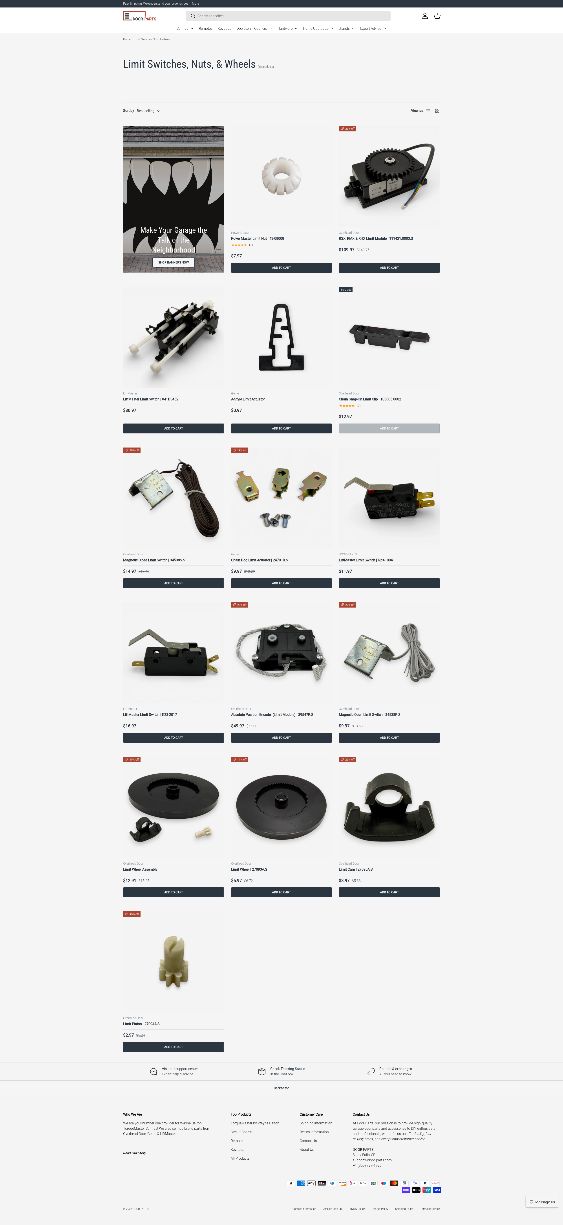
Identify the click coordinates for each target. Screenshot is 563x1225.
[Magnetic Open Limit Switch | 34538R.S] (389, 652)
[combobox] (288, 16)
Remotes (205, 28)
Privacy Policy (357, 1208)
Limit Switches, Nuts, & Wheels (152, 39)
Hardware (285, 28)
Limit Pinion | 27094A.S (141, 1024)
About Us (307, 1150)
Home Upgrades (315, 28)
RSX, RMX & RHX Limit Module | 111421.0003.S (376, 238)
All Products (240, 1158)
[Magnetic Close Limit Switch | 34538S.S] (173, 498)
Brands (344, 28)
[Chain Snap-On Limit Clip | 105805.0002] (389, 337)
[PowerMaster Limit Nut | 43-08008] (281, 176)
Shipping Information (316, 1123)
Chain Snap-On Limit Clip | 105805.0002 (370, 399)
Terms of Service (430, 1208)
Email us (142, 4)
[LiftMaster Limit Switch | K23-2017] (173, 652)
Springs (182, 28)
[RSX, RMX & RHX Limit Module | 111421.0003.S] (389, 176)
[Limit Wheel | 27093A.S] (281, 807)
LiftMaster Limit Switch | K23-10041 (367, 560)
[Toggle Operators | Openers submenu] (270, 28)
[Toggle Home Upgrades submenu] (331, 28)
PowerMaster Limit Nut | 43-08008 (257, 238)
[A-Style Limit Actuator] (281, 337)
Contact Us (308, 1141)
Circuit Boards (241, 1132)
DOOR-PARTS (140, 1208)
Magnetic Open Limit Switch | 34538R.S (369, 715)
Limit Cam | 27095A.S (356, 869)
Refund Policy (380, 1208)
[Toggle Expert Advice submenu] (384, 28)
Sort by (128, 111)
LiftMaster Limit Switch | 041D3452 (150, 399)
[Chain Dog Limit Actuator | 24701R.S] (281, 498)
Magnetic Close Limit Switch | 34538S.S (154, 560)
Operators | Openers (251, 28)
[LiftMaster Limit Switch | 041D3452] (173, 337)
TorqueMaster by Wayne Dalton (255, 1123)
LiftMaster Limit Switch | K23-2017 (150, 715)
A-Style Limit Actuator (248, 399)
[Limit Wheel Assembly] (173, 807)
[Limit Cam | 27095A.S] (389, 807)
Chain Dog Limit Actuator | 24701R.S (259, 560)
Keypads (224, 28)
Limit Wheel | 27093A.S (249, 869)
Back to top (281, 1088)
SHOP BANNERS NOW (173, 262)
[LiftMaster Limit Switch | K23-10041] (389, 498)
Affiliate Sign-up (332, 1208)
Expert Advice (370, 28)
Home (126, 39)
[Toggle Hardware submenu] (296, 28)
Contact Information (304, 1208)
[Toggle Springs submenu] (191, 28)
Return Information (314, 1132)
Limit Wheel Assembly (140, 869)
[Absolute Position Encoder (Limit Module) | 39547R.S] (281, 652)
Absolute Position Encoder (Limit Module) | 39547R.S (272, 715)
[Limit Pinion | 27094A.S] (173, 961)
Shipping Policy (404, 1208)
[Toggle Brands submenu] (353, 28)
